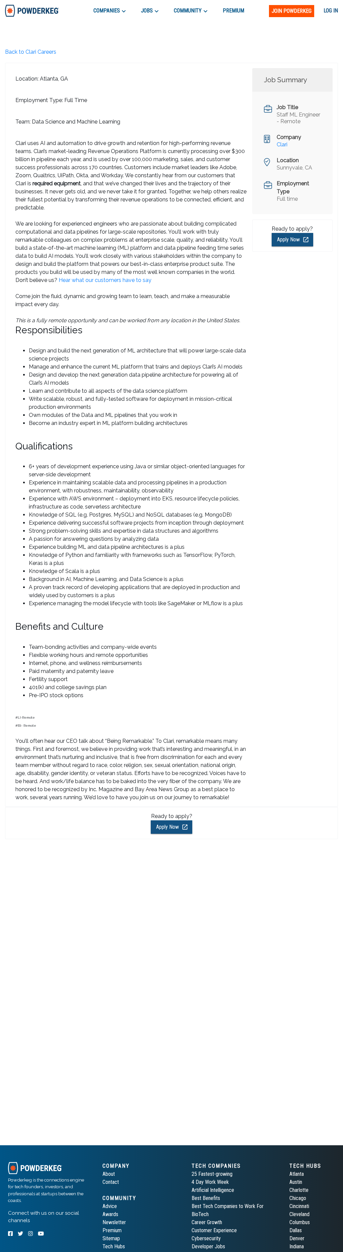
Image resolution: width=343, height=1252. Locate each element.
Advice (109, 1206)
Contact (110, 1182)
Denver (296, 1238)
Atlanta (296, 1174)
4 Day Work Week (210, 1182)
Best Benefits (206, 1198)
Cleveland (299, 1214)
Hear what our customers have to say (105, 280)
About (108, 1174)
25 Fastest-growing (212, 1174)
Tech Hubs (113, 1246)
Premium (112, 1230)
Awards (110, 1214)
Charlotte (298, 1190)
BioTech (200, 1214)
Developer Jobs (208, 1246)
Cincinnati (299, 1206)
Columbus (299, 1222)
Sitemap (111, 1238)
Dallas (295, 1230)
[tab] (32, 10)
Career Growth (207, 1222)
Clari (282, 144)
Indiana (296, 1246)
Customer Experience (214, 1230)
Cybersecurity (206, 1238)
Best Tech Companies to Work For (228, 1206)
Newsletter (114, 1222)
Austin (295, 1182)
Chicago (297, 1198)
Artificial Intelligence (213, 1190)
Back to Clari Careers (30, 52)
